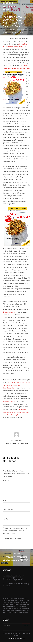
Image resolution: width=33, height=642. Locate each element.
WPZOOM (22, 638)
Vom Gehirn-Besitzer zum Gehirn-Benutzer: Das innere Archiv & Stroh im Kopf (16, 412)
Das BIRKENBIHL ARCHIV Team (16, 30)
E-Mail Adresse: (8, 510)
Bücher (5, 32)
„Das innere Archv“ (9, 401)
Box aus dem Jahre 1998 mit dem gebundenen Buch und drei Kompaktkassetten (16, 385)
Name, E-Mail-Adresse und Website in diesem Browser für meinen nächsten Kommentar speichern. (15, 530)
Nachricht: (6, 480)
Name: (5, 500)
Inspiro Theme (12, 638)
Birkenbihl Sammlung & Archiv (9, 6)
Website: (5, 519)
